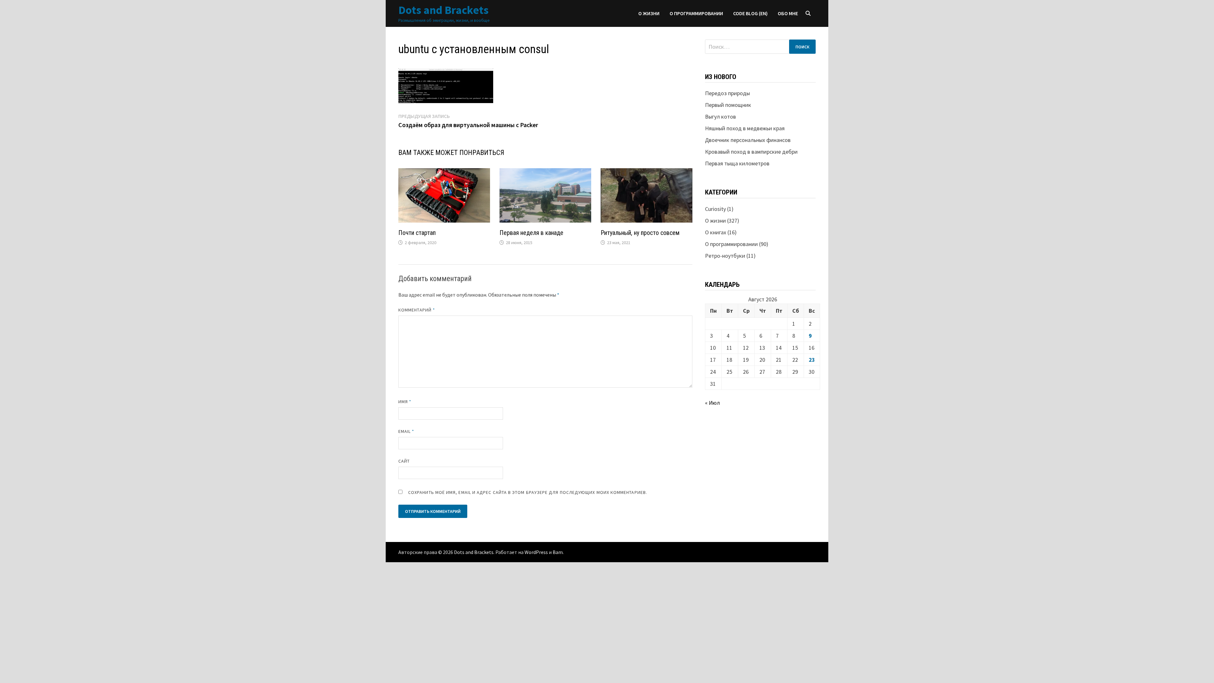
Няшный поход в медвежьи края (745, 128)
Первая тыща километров (737, 163)
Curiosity (715, 208)
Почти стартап (417, 233)
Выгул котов (720, 116)
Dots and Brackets (443, 10)
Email (406, 431)
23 (812, 359)
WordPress (536, 552)
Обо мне (788, 13)
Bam (558, 552)
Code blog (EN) (750, 13)
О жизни (648, 13)
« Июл (712, 402)
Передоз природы (727, 93)
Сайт (404, 461)
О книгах (715, 232)
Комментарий (416, 310)
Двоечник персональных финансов (748, 140)
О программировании (696, 13)
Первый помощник (728, 104)
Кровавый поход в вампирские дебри (751, 151)
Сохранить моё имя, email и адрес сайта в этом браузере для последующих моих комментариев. (527, 492)
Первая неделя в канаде (531, 233)
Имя (404, 401)
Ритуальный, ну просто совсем (640, 233)
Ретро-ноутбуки (725, 255)
